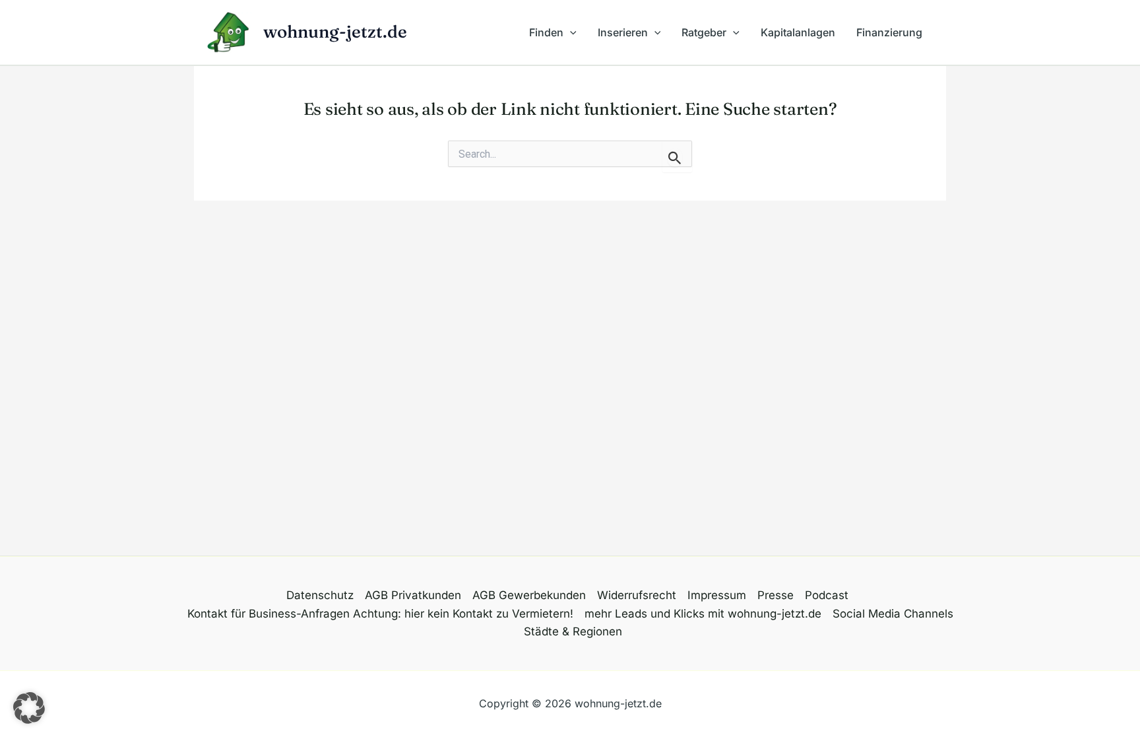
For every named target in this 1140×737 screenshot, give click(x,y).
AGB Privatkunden (413, 595)
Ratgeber (703, 32)
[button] (570, 32)
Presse (775, 595)
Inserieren (623, 32)
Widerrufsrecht (636, 595)
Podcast (826, 595)
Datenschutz (320, 595)
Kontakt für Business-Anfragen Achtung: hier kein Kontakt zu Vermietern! (380, 613)
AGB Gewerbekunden (529, 595)
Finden (546, 32)
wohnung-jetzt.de (335, 31)
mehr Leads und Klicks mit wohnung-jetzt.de (703, 613)
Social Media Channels (893, 613)
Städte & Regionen (573, 631)
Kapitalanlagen (798, 32)
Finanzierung (889, 32)
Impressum (716, 595)
